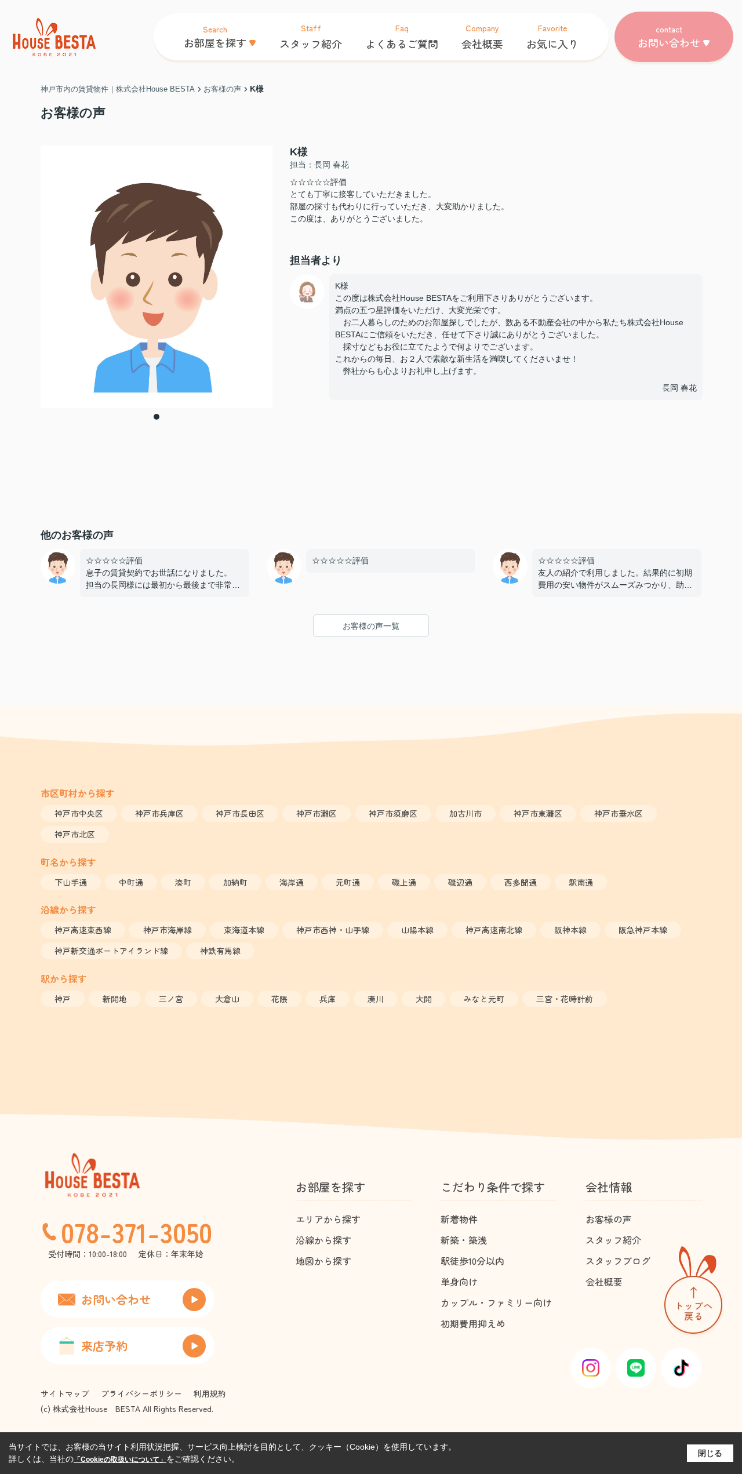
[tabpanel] (156, 276)
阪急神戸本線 (643, 930)
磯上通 (404, 882)
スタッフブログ (617, 1261)
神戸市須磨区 (393, 813)
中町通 (131, 882)
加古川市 (465, 813)
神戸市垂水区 (618, 813)
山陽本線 (417, 930)
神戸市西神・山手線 (332, 930)
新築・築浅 (464, 1240)
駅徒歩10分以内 (472, 1261)
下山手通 (70, 882)
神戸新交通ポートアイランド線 (111, 950)
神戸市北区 (74, 834)
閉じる (710, 1453)
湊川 (376, 998)
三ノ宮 (171, 998)
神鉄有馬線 (220, 950)
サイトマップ (65, 1393)
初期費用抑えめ (473, 1323)
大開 (424, 998)
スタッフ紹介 (613, 1240)
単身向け (459, 1282)
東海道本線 (244, 930)
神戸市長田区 (240, 813)
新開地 (115, 998)
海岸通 (291, 882)
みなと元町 (484, 998)
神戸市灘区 (316, 813)
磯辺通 (460, 882)
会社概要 (604, 1282)
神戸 (62, 998)
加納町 (235, 882)
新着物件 (459, 1219)
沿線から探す (323, 1240)
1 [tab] (156, 417)
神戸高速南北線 (493, 930)
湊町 (183, 882)
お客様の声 (608, 1219)
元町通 (348, 882)
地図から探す (323, 1261)
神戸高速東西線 (82, 930)
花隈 (279, 998)
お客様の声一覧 (371, 626)
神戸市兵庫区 (159, 813)
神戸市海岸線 (167, 930)
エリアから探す (328, 1219)
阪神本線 (570, 930)
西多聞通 (520, 882)
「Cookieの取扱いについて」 (120, 1459)
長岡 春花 (679, 387)
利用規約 (210, 1393)
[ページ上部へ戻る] (693, 1292)
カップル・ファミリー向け (496, 1302)
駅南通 (581, 882)
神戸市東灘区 (538, 813)
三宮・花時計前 (564, 998)
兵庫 (327, 998)
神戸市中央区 (78, 813)
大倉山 (227, 998)
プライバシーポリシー (141, 1393)
